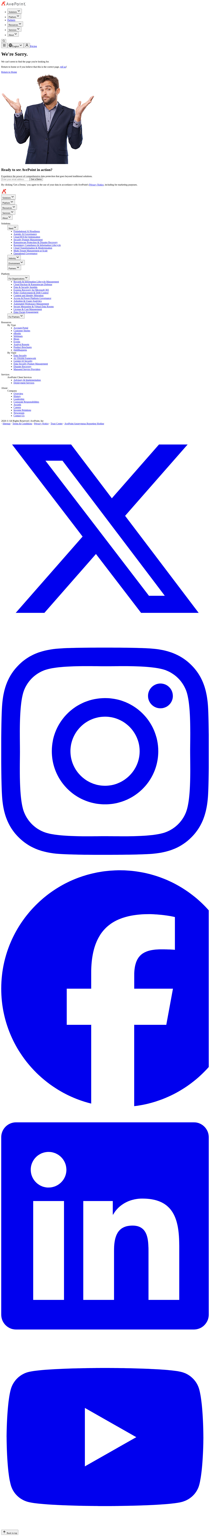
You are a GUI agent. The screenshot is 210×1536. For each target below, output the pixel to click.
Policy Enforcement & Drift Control (31, 292)
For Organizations (16, 279)
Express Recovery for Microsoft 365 (31, 290)
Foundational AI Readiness (27, 231)
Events (17, 341)
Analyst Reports (21, 344)
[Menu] (4, 45)
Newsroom (19, 413)
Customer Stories (22, 330)
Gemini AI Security (23, 361)
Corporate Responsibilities (26, 402)
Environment (14, 263)
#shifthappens (20, 350)
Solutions (13, 12)
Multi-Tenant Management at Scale (31, 250)
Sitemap (6, 423)
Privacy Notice (96, 184)
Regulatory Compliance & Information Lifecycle (37, 245)
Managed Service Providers (27, 369)
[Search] (3, 41)
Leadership (19, 399)
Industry (12, 258)
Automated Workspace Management (31, 303)
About (11, 35)
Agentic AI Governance (25, 234)
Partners (11, 20)
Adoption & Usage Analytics (28, 301)
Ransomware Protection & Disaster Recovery (36, 242)
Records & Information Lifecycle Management (36, 281)
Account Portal (21, 328)
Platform (12, 17)
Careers (17, 407)
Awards (17, 404)
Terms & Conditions (22, 423)
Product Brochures (23, 347)
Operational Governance (25, 253)
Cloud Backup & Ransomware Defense (33, 284)
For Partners (14, 317)
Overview (18, 393)
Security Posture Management (28, 239)
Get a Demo (36, 179)
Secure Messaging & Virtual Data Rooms (34, 306)
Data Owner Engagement (26, 312)
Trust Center (57, 423)
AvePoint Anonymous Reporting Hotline (84, 423)
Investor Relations (22, 410)
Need (11, 228)
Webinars (18, 336)
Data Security (20, 355)
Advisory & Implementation (27, 380)
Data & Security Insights (25, 287)
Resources (13, 25)
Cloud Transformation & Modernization (33, 248)
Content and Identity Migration (29, 295)
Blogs (16, 339)
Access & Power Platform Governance (32, 298)
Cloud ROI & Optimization (27, 237)
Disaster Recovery (22, 366)
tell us (63, 67)
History (17, 396)
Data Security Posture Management (31, 363)
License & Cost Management (28, 309)
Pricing (33, 46)
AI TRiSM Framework (25, 358)
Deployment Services (24, 383)
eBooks (17, 333)
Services (12, 30)
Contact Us (19, 415)
